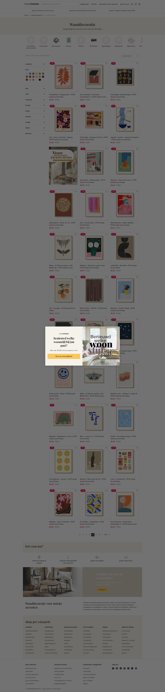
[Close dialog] (117, 329)
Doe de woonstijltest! (63, 356)
